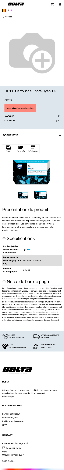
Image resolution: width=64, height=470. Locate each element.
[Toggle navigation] (3, 4)
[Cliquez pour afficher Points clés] (21, 148)
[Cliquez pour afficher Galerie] (8, 148)
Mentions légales (10, 417)
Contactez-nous (13, 448)
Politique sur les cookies (13, 421)
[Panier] (52, 4)
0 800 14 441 (8, 443)
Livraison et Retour (11, 414)
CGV (4, 425)
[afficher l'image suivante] (59, 172)
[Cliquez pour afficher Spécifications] (33, 148)
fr (12, 10)
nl (8, 10)
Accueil (8, 17)
